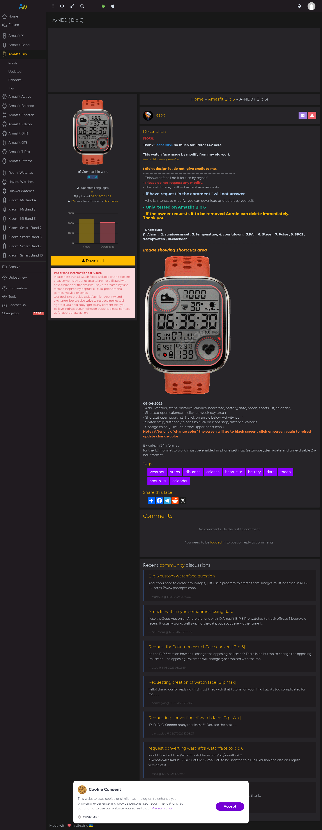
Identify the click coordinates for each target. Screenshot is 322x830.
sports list (158, 481)
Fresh (12, 63)
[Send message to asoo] (303, 115)
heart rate (233, 472)
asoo (160, 115)
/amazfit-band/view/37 (161, 159)
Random (14, 80)
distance (193, 472)
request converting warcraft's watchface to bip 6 (196, 748)
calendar (180, 481)
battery (254, 472)
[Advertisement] (184, 59)
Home (197, 99)
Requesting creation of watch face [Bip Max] (192, 682)
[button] (299, 6)
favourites (111, 201)
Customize (91, 817)
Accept (230, 806)
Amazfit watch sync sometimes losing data (191, 611)
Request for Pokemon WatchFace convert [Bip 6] (197, 646)
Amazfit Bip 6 (221, 99)
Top (11, 88)
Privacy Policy (162, 808)
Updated (14, 72)
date (271, 472)
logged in (218, 542)
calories (212, 472)
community (172, 565)
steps (175, 472)
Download (94, 261)
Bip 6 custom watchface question (182, 576)
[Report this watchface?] (312, 115)
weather (157, 472)
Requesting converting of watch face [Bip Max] (195, 717)
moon (285, 472)
